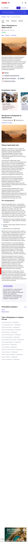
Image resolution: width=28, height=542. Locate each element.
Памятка (7, 35)
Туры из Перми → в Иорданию (9, 347)
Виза (3, 35)
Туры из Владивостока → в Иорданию (11, 324)
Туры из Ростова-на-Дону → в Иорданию (12, 349)
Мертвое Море (5, 311)
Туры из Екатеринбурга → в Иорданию (11, 329)
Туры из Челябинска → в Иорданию (11, 359)
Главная (4, 16)
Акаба (3, 309)
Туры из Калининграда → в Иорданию (11, 334)
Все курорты (25, 307)
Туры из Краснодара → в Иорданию (11, 337)
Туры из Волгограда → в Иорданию (11, 327)
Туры (8, 16)
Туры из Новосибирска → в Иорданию (11, 342)
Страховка (13, 35)
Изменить (23, 8)
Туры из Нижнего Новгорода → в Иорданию (13, 339)
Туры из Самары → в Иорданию (10, 352)
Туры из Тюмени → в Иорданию (10, 357)
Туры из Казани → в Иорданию (9, 332)
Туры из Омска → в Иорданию (9, 344)
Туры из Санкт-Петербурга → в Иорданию (12, 354)
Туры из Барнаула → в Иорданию (10, 322)
